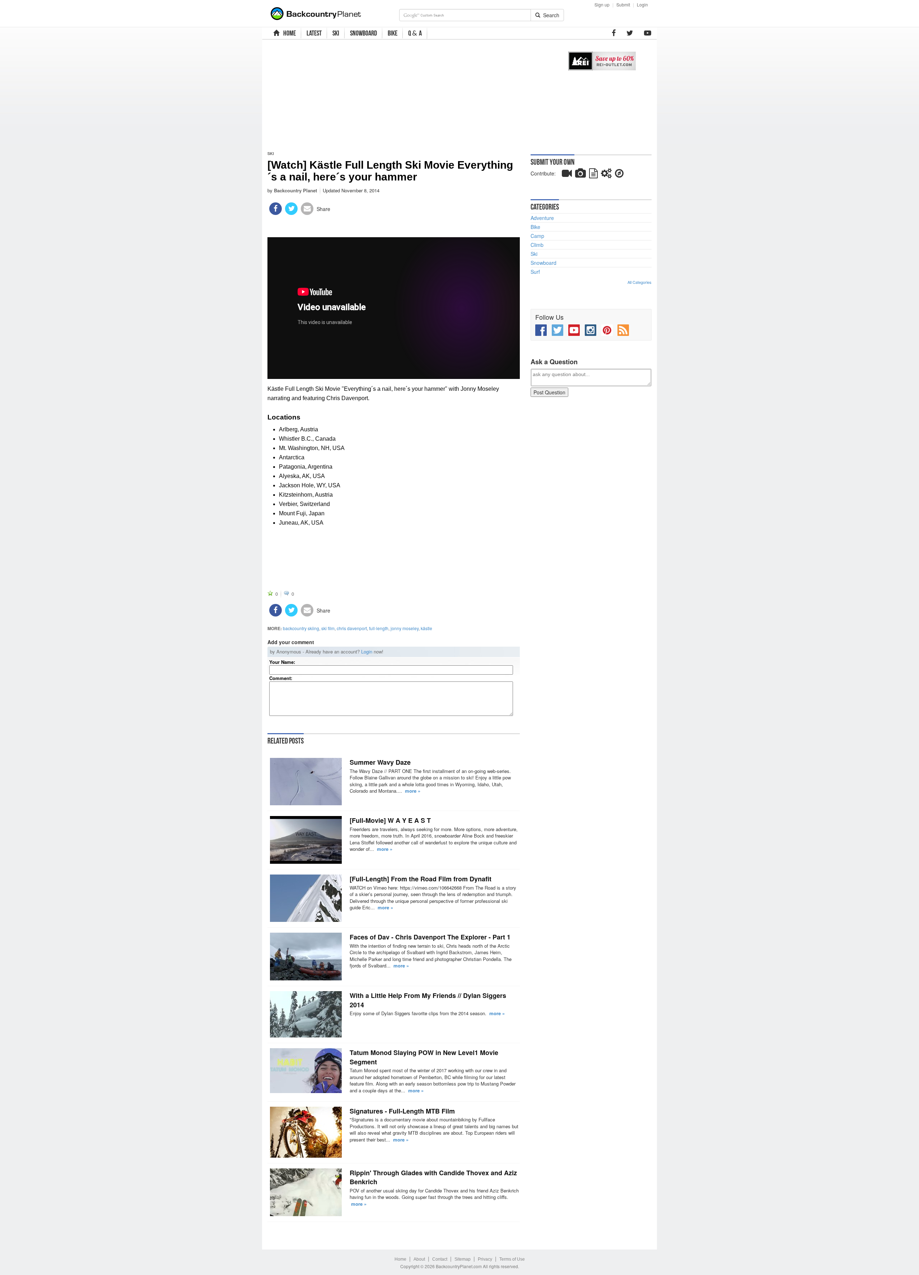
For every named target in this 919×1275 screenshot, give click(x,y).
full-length (378, 628)
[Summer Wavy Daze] (305, 781)
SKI (335, 33)
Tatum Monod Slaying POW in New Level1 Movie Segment (424, 1057)
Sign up (602, 4)
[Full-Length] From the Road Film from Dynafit (420, 878)
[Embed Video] (567, 174)
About (419, 1259)
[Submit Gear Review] (606, 174)
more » (412, 790)
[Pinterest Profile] (607, 330)
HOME (288, 33)
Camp (537, 235)
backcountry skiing (301, 628)
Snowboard (543, 262)
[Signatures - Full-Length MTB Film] (305, 1132)
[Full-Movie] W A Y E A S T (390, 820)
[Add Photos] (580, 174)
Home (400, 1259)
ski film (328, 628)
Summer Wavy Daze (380, 762)
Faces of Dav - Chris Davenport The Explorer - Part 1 (430, 937)
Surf (535, 271)
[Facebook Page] (613, 33)
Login (642, 4)
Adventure (542, 217)
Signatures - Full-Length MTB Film (402, 1111)
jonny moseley (405, 628)
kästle (426, 628)
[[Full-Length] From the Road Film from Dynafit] (305, 898)
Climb (537, 244)
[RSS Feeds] (623, 330)
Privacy (485, 1259)
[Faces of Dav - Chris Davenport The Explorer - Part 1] (305, 956)
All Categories (640, 282)
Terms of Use (512, 1259)
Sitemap (462, 1259)
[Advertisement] (410, 95)
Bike (535, 226)
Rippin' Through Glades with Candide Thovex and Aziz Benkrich (433, 1177)
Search (549, 15)
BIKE (392, 33)
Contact (439, 1259)
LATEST (314, 33)
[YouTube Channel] (648, 33)
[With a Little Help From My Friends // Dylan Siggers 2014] (305, 1014)
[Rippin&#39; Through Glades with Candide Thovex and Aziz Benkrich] (305, 1192)
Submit (623, 4)
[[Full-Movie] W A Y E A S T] (305, 840)
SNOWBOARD (363, 33)
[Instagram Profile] (590, 330)
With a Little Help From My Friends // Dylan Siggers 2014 (428, 1000)
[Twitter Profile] (630, 33)
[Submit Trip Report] (619, 174)
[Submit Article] (593, 174)
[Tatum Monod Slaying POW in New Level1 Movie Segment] (305, 1070)
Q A (415, 33)
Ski (270, 153)
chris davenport (352, 628)
